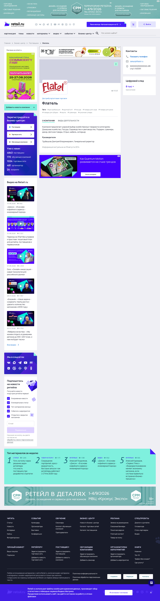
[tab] (48, 121)
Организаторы (37, 526)
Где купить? (139, 562)
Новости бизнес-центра (89, 523)
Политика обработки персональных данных (86, 578)
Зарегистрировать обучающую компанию (89, 555)
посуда (78, 109)
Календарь (35, 523)
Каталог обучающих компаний (63, 527)
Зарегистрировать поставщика (63, 552)
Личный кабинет (15, 547)
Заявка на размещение (119, 523)
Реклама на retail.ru (14, 50)
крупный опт (68, 109)
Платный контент (117, 534)
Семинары (60, 523)
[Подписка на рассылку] (36, 24)
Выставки (35, 530)
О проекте (114, 577)
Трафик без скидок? (142, 559)
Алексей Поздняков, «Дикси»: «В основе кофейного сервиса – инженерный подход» (79, 464)
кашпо (63, 112)
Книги (138, 547)
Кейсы (9, 534)
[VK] (40, 24)
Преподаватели (62, 532)
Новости (10, 526)
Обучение (60, 518)
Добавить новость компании (63, 558)
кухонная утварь (85, 112)
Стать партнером (141, 530)
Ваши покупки (12, 551)
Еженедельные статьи (19, 402)
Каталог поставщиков (88, 530)
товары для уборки (51, 112)
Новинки (138, 551)
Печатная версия (117, 530)
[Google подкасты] (70, 24)
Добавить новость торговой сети (38, 558)
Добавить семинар (87, 560)
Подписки (11, 555)
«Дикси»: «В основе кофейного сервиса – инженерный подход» (16, 209)
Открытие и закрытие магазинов (19, 416)
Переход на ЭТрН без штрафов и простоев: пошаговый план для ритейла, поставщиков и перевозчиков (20, 241)
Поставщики (34, 43)
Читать (10, 518)
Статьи (10, 523)
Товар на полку (116, 537)
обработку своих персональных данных (20, 441)
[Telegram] (47, 24)
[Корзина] (133, 24)
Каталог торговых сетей (89, 526)
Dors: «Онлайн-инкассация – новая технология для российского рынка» (19, 272)
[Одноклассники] (51, 24)
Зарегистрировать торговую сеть (38, 552)
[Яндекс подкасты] (66, 24)
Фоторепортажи (13, 537)
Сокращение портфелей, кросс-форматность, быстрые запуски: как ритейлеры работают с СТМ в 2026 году (50, 467)
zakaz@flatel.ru (136, 61)
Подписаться (20, 430)
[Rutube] (59, 24)
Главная (7, 43)
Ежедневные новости (19, 398)
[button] (43, 33)
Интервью (11, 530)
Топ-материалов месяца (20, 407)
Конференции (36, 534)
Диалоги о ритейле (142, 523)
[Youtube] (55, 24)
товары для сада (90, 109)
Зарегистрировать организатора (117, 555)
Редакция (130, 577)
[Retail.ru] (17, 24)
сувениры (72, 112)
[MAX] (44, 24)
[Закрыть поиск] (96, 35)
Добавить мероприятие (119, 560)
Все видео (11, 345)
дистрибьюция (54, 109)
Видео (137, 534)
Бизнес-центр (19, 43)
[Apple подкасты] (74, 24)
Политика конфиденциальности (85, 573)
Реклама (114, 518)
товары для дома (106, 109)
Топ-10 (137, 555)
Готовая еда (139, 526)
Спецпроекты (142, 518)
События (36, 518)
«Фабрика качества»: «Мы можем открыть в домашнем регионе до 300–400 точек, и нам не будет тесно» (19, 335)
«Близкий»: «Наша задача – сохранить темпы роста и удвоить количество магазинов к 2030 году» (19, 303)
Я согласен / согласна (119, 593)
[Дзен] (62, 24)
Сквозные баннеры (117, 526)
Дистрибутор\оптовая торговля (54, 98)
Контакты (145, 577)
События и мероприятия (20, 411)
